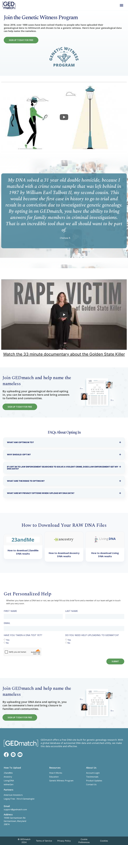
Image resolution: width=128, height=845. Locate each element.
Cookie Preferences (84, 841)
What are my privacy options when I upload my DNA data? (40, 493)
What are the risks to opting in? (26, 481)
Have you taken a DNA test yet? (23, 635)
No (7, 642)
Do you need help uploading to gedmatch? (92, 635)
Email (7, 623)
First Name (10, 610)
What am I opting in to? (20, 442)
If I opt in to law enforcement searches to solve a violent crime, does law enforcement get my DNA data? (62, 467)
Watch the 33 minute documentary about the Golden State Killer (64, 354)
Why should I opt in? (19, 454)
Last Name (71, 610)
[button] (121, 5)
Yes (7, 639)
